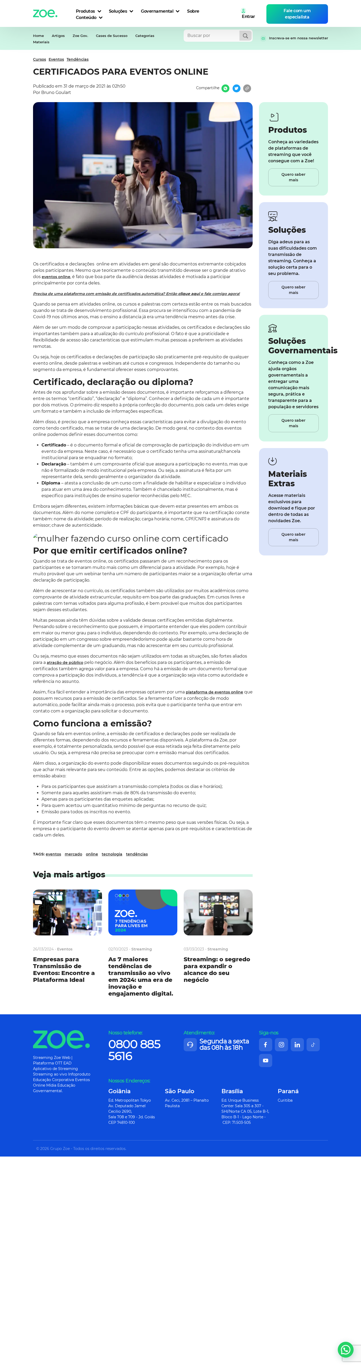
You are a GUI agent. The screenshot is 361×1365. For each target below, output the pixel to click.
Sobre (193, 11)
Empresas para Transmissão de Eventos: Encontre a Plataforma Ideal (64, 969)
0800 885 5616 (134, 1050)
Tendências (78, 59)
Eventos (56, 59)
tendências (137, 854)
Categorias (144, 36)
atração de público (65, 662)
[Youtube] (265, 1060)
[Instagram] (281, 1044)
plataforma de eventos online (214, 692)
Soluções (118, 11)
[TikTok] (313, 1044)
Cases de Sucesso (111, 36)
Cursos (39, 59)
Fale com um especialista (297, 14)
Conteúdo (86, 17)
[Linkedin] (297, 1044)
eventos (53, 854)
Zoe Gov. (80, 36)
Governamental (157, 11)
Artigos (58, 36)
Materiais (41, 42)
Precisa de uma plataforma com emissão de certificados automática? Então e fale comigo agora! (136, 293)
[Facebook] (265, 1044)
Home (38, 36)
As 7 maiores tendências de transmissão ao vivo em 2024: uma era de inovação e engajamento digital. (140, 976)
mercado (73, 854)
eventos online (56, 276)
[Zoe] (45, 12)
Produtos (85, 11)
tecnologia (112, 854)
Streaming (141, 949)
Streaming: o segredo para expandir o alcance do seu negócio (217, 969)
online (92, 854)
